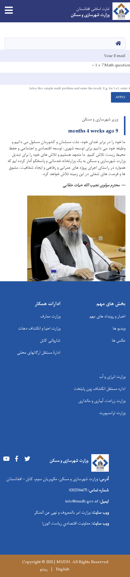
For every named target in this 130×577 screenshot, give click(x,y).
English (62, 569)
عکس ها (118, 340)
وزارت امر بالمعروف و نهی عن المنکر (62, 512)
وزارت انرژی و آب (112, 377)
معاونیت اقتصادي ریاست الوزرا (66, 523)
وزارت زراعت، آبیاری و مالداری (101, 401)
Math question (117, 65)
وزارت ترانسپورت (112, 413)
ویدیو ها (119, 328)
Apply (120, 97)
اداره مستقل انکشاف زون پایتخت (99, 389)
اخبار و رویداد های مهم (107, 316)
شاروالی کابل (50, 340)
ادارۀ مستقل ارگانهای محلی (38, 352)
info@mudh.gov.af (81, 501)
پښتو (43, 569)
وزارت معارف (50, 316)
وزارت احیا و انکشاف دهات (39, 328)
